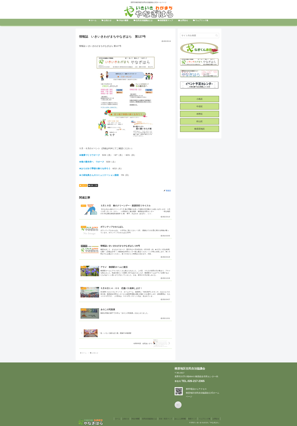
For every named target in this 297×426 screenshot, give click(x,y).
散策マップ (192, 419)
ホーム (117, 419)
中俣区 (199, 106)
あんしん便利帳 (180, 419)
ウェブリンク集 (204, 419)
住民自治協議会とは (149, 419)
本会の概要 (135, 419)
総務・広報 (93, 185)
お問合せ (216, 419)
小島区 (199, 99)
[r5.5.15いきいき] (125, 97)
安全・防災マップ (165, 419)
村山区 (199, 121)
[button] (217, 35)
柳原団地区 (199, 129)
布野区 (199, 114)
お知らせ (84, 185)
